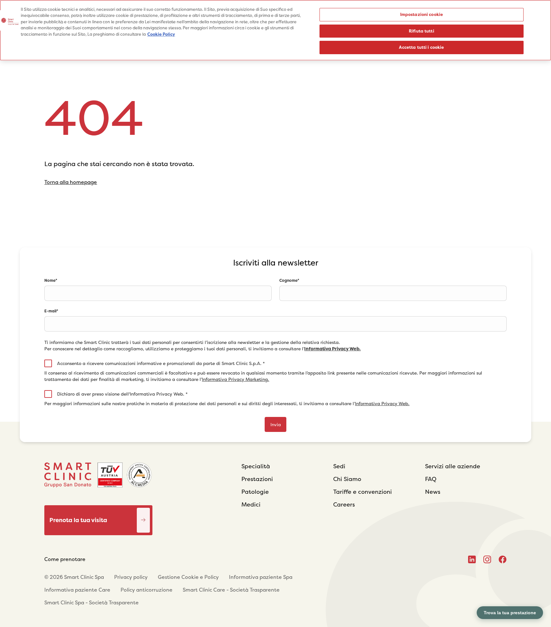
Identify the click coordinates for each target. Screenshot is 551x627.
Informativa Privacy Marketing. (235, 379)
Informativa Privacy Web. (332, 349)
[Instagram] (487, 559)
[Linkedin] (472, 559)
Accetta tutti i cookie (421, 47)
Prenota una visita (143, 512)
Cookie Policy (161, 34)
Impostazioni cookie (421, 14)
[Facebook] (503, 559)
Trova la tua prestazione (510, 612)
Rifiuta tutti (421, 31)
